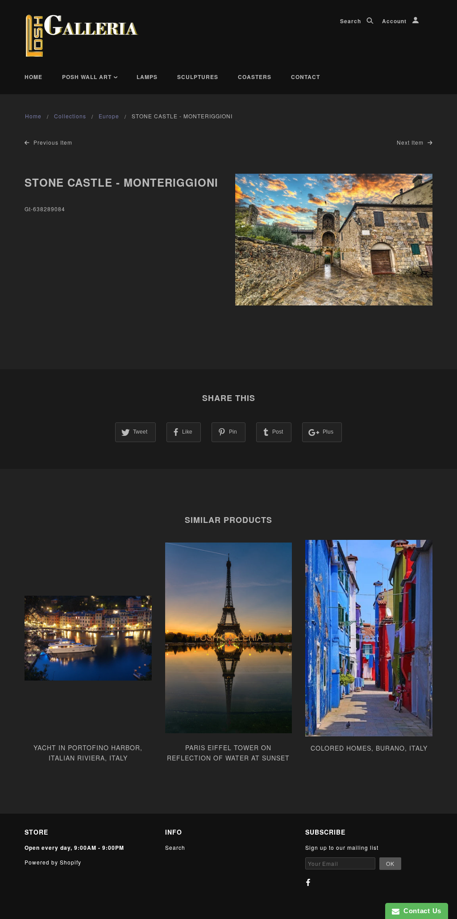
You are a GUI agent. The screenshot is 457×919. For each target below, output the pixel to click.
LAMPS (147, 77)
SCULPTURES (197, 77)
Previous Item (52, 142)
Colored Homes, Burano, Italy (369, 748)
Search (351, 21)
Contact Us (420, 911)
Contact (305, 77)
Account (395, 21)
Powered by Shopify (53, 862)
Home (33, 77)
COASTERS (254, 77)
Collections (70, 116)
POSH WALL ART (87, 77)
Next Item (411, 142)
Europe (109, 116)
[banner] (82, 35)
